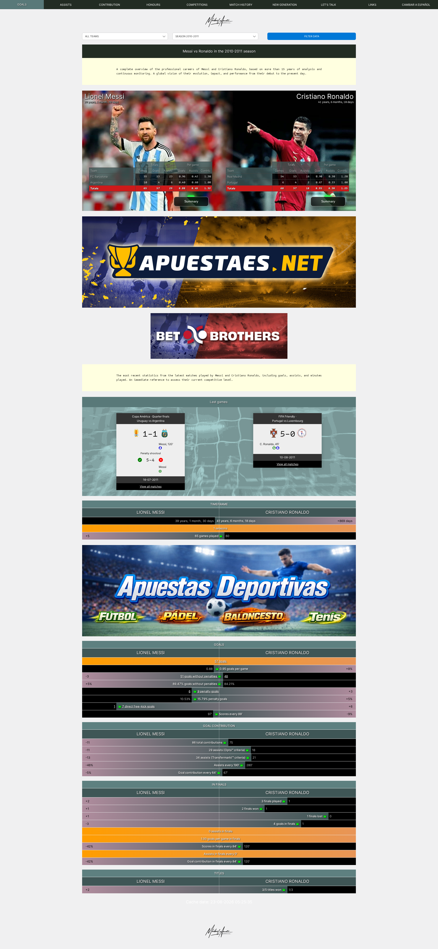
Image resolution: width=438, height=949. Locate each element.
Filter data (311, 36)
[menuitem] (22, 4)
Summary (191, 201)
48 (226, 676)
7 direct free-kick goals (138, 706)
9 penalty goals (208, 691)
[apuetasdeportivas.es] (219, 590)
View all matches (151, 486)
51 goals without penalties (199, 676)
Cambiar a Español (416, 4)
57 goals (221, 661)
